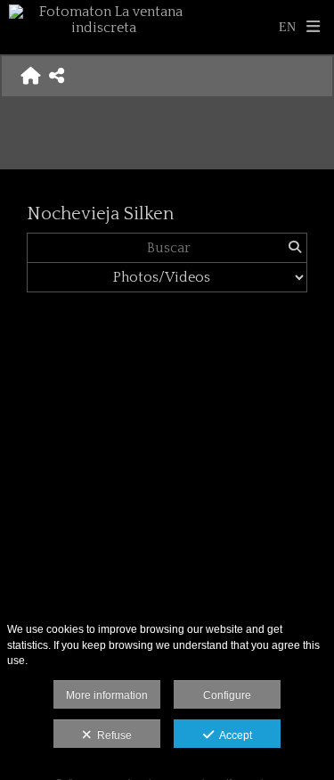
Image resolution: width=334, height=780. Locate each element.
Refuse (112, 735)
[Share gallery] (56, 76)
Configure (227, 695)
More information (107, 695)
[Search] (294, 248)
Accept (233, 735)
